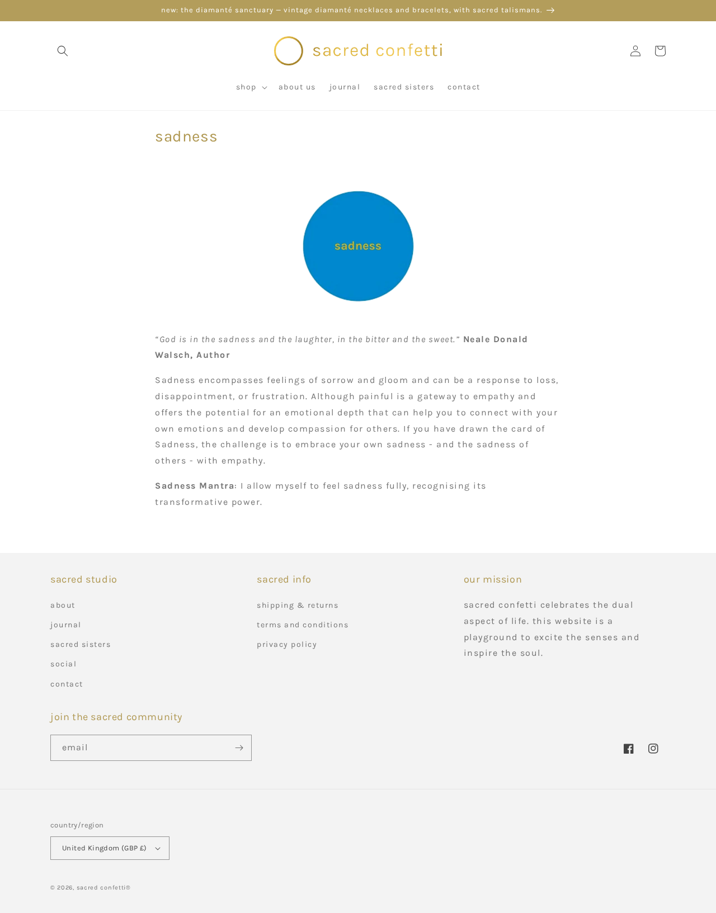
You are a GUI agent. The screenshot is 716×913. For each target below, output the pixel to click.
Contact (66, 684)
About (63, 605)
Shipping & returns (297, 605)
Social (63, 664)
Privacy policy (287, 644)
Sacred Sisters (80, 644)
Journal (66, 625)
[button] (62, 51)
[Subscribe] (239, 748)
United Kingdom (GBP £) (104, 848)
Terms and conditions (302, 625)
